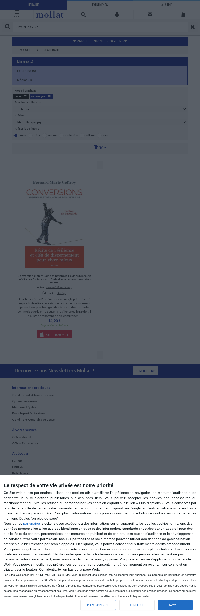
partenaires (32, 523)
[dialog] (100, 546)
